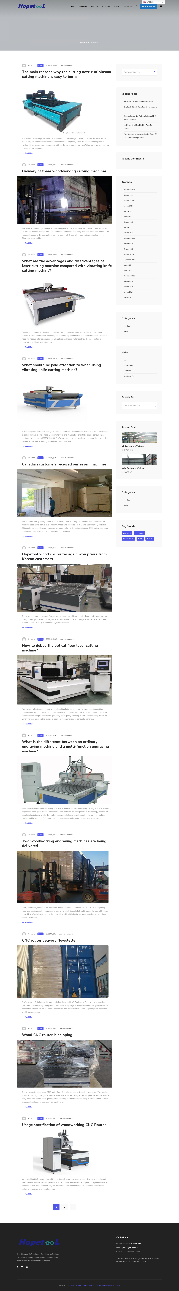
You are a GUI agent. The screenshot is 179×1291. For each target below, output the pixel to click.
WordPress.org (129, 376)
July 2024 (127, 211)
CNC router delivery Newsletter (49, 940)
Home (72, 7)
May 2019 (127, 297)
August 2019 (128, 292)
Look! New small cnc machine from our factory (138, 127)
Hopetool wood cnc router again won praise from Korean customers (64, 556)
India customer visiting (133, 468)
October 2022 (128, 249)
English (150, 2)
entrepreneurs (128, 539)
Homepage (84, 42)
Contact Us (127, 7)
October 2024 (128, 195)
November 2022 (129, 244)
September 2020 (129, 260)
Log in (126, 360)
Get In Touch (148, 6)
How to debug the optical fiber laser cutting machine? (60, 648)
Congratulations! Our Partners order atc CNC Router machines (140, 118)
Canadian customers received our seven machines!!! (65, 464)
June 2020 (127, 265)
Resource (106, 7)
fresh (140, 539)
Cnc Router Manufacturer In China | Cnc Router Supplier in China (93, 1285)
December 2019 (129, 276)
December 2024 (129, 190)
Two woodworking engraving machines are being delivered (64, 843)
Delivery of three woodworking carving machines (64, 171)
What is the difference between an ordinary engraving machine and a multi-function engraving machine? (65, 746)
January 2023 (128, 233)
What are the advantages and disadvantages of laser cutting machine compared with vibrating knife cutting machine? (67, 266)
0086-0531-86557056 (132, 1243)
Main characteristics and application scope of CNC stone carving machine (140, 136)
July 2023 (127, 227)
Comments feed (129, 371)
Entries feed (128, 365)
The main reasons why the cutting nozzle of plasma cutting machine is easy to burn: (66, 74)
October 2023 (128, 222)
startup (149, 539)
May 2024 (127, 217)
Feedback (127, 326)
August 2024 (128, 206)
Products (83, 7)
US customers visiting (133, 446)
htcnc (33, 65)
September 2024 (129, 200)
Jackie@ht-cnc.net (130, 1248)
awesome (127, 533)
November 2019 (129, 281)
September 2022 (129, 254)
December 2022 (129, 238)
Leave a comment (67, 65)
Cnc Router (139, 533)
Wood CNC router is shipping (47, 1034)
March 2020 (128, 270)
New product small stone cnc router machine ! (140, 109)
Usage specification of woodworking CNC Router (64, 1124)
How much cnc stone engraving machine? (139, 102)
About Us (94, 7)
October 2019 (128, 287)
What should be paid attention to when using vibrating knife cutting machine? (61, 367)
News (116, 7)
